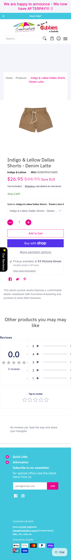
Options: (35, 204)
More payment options (35, 252)
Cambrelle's (19, 521)
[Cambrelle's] (35, 27)
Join (52, 485)
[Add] (28, 222)
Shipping (30, 186)
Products (21, 77)
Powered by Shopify (23, 539)
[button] (52, 38)
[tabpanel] (35, 295)
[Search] (45, 38)
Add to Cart (36, 233)
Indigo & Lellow (16, 172)
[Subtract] (10, 222)
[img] (13, 363)
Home (9, 77)
